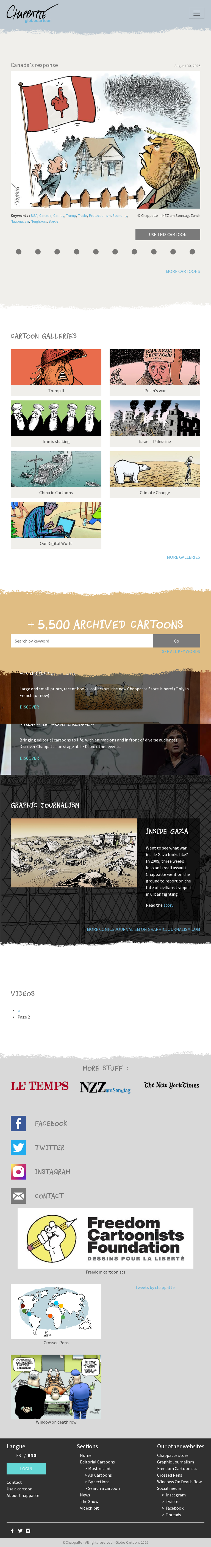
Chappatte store (172, 1455)
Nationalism (20, 221)
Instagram (176, 1495)
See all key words (181, 651)
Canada (45, 215)
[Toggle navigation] (196, 13)
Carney (58, 215)
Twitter (173, 1501)
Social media (169, 1488)
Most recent (99, 1468)
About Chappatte (23, 1495)
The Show (89, 1501)
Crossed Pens (169, 1475)
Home (85, 1455)
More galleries (183, 557)
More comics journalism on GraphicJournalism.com (143, 929)
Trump (71, 215)
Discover (29, 707)
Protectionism (100, 215)
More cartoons (183, 271)
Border (54, 221)
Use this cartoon (168, 234)
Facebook (175, 1508)
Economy (120, 215)
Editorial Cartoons (97, 1462)
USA (34, 215)
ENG (32, 1455)
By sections (99, 1481)
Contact (14, 1482)
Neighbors (39, 221)
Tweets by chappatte (155, 1287)
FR (18, 1455)
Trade (82, 215)
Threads (173, 1514)
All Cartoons (100, 1475)
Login (26, 1468)
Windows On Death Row (179, 1481)
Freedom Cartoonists (177, 1468)
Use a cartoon (19, 1488)
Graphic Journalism (175, 1462)
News (85, 1495)
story (168, 905)
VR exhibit (89, 1508)
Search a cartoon (104, 1488)
